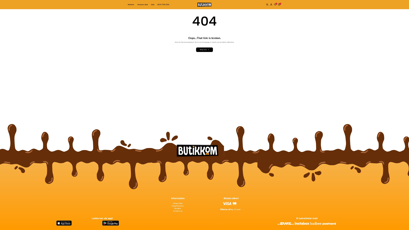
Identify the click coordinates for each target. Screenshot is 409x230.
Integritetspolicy (178, 206)
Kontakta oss (178, 211)
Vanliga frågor (178, 203)
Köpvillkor (178, 208)
